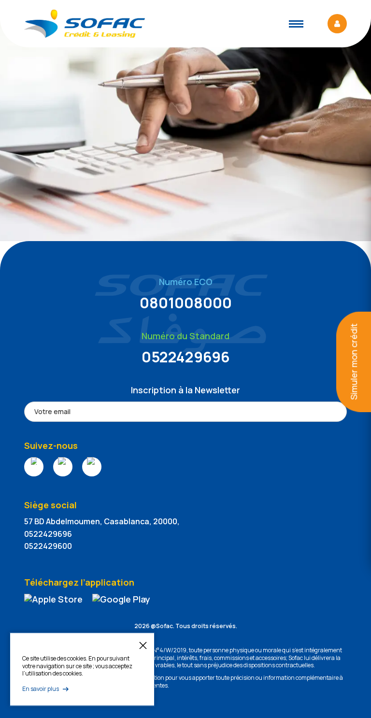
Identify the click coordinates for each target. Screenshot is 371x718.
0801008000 (186, 303)
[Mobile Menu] (296, 24)
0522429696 (186, 357)
